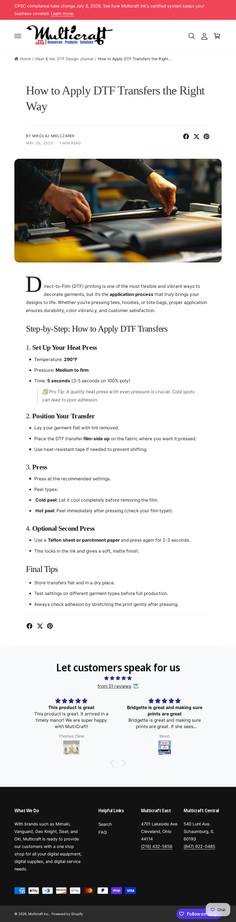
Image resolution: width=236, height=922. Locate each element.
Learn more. (62, 13)
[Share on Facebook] (186, 136)
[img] (118, 678)
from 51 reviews (114, 686)
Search (105, 824)
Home (25, 58)
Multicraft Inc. (38, 914)
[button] (18, 36)
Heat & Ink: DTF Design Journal (64, 58)
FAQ (102, 832)
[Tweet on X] (196, 136)
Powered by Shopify (67, 914)
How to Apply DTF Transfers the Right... (135, 58)
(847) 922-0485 (199, 846)
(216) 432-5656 (156, 846)
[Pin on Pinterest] (206, 136)
